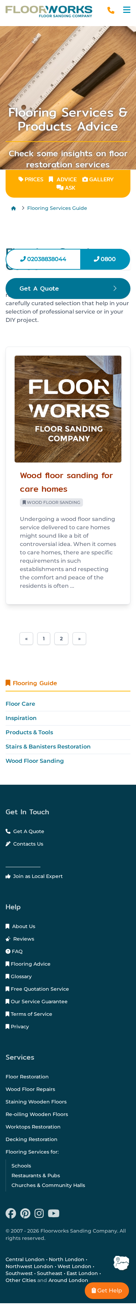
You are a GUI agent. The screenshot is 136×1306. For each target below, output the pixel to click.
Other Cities (21, 1280)
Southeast (49, 1273)
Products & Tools (29, 732)
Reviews (23, 939)
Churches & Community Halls (48, 1185)
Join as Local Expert (37, 876)
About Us (23, 926)
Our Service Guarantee (38, 1001)
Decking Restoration (32, 1139)
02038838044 (46, 259)
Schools (21, 1166)
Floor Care (20, 704)
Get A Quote (28, 831)
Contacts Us (27, 844)
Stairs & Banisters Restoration (48, 746)
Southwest (19, 1273)
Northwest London (29, 1266)
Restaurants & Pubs (36, 1175)
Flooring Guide (33, 683)
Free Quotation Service (39, 989)
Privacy (19, 1026)
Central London (25, 1259)
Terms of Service (30, 1014)
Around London (68, 1280)
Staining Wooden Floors (36, 1102)
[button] (126, 10)
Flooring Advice (30, 964)
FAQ (16, 951)
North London (66, 1259)
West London (74, 1266)
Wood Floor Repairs (30, 1089)
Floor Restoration (27, 1077)
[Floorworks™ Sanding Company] (49, 11)
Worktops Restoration (33, 1127)
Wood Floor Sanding (35, 761)
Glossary (20, 976)
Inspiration (21, 718)
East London (82, 1273)
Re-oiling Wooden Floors (37, 1114)
